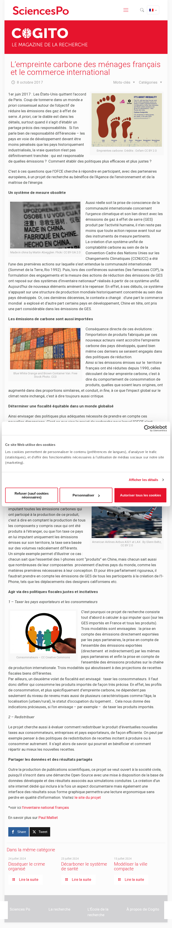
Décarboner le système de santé (84, 866)
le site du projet (88, 797)
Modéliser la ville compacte (130, 866)
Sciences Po (20, 909)
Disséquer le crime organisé (26, 866)
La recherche (59, 909)
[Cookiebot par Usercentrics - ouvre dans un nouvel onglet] (147, 428)
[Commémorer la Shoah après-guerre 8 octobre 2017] (4, 910)
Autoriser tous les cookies (140, 495)
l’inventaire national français (45, 807)
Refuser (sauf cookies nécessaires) (32, 495)
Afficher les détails (143, 480)
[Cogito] (41, 10)
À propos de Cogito (143, 909)
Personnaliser (83, 495)
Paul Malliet (48, 817)
